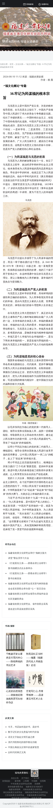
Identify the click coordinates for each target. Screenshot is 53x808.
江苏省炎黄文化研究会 (14, 795)
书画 (7, 625)
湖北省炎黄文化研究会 (12, 792)
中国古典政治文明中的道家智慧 (23, 747)
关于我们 (25, 778)
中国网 (34, 781)
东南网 (37, 783)
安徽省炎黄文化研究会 (36, 795)
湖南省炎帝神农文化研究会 (36, 792)
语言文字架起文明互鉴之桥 (21, 736)
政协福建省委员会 (15, 786)
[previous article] (49, 42)
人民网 (26, 781)
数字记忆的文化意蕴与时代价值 (23, 731)
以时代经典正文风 (17, 752)
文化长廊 (19, 64)
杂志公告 (15, 778)
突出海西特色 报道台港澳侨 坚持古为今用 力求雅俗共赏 (20, 43)
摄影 (12, 625)
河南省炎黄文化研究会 (32, 789)
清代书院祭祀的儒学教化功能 (22, 742)
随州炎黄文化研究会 (20, 798)
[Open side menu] (3, 3)
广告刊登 (35, 778)
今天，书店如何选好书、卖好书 (23, 726)
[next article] (44, 42)
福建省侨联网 (14, 789)
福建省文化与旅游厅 (34, 786)
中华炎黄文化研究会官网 (21, 783)
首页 (11, 64)
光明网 (43, 781)
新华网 (17, 781)
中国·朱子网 (37, 798)
